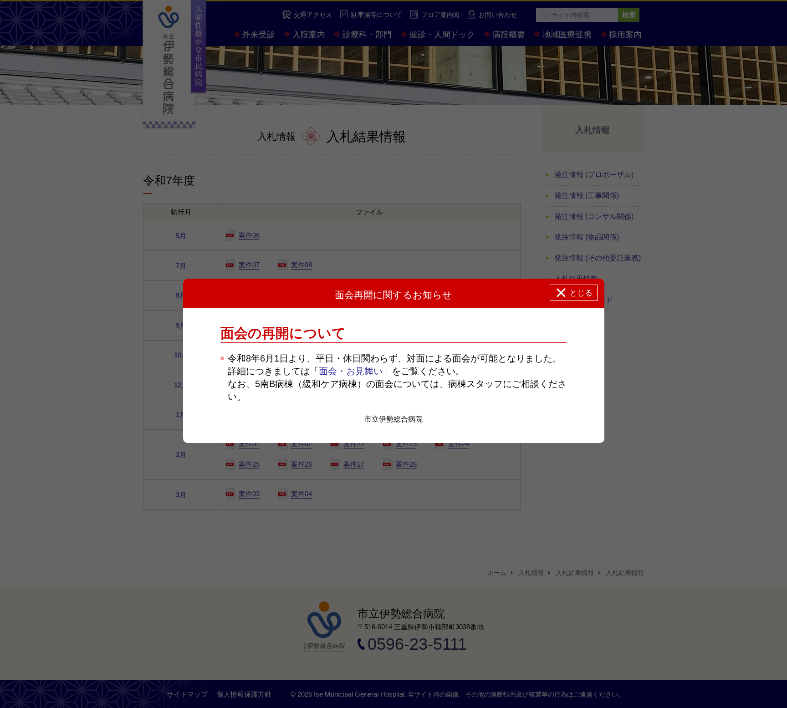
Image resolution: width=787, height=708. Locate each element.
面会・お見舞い (351, 371)
